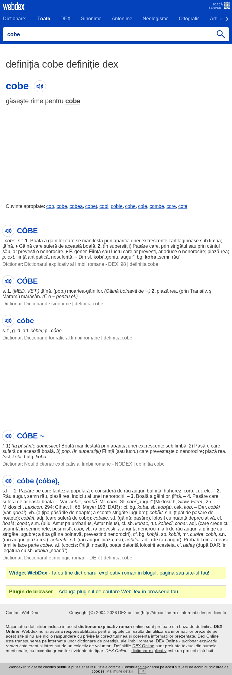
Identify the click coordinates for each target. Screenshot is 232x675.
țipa (46, 512)
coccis (70, 545)
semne (33, 528)
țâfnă (7, 246)
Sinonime (91, 18)
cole (142, 206)
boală (89, 246)
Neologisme (156, 18)
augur (127, 256)
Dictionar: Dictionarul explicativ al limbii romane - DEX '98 (64, 264)
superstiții (119, 246)
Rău (6, 496)
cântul (213, 246)
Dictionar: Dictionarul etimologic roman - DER (51, 557)
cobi (103, 206)
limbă (215, 240)
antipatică (38, 256)
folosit (158, 518)
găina (57, 534)
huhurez (172, 490)
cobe (72, 101)
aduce (170, 251)
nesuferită (61, 256)
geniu (112, 256)
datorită (131, 545)
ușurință (11, 528)
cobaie (100, 518)
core (171, 206)
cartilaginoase (184, 240)
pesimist (61, 528)
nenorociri (113, 496)
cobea (76, 206)
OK (142, 671)
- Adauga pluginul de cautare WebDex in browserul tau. (94, 591)
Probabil (193, 539)
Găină (25, 246)
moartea (76, 291)
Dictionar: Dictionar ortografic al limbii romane (51, 337)
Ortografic (189, 18)
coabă (90, 501)
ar (15, 251)
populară (80, 490)
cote (182, 206)
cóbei (36, 330)
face (22, 545)
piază (213, 251)
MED (19, 291)
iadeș (189, 545)
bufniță (154, 490)
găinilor (56, 240)
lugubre (137, 512)
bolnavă (128, 291)
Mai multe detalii (119, 671)
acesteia (165, 545)
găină (125, 518)
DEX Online (143, 645)
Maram (9, 296)
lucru (116, 251)
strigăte (120, 512)
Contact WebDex (22, 612)
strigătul (178, 246)
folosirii (147, 545)
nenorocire (51, 251)
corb (188, 490)
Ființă (95, 251)
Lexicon (33, 507)
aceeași (219, 539)
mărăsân (30, 296)
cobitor (132, 539)
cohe (130, 206)
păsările (26, 445)
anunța (129, 528)
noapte (83, 512)
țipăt (179, 512)
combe (157, 206)
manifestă (92, 240)
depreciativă (201, 518)
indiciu (79, 496)
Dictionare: (14, 18)
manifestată (87, 445)
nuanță (179, 518)
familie (9, 545)
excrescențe (154, 240)
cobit (211, 534)
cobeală (59, 539)
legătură (11, 550)
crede (216, 523)
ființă (21, 256)
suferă (50, 246)
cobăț (23, 523)
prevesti (26, 251)
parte (33, 545)
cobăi (214, 507)
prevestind (95, 534)
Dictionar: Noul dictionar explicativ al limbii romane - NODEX (67, 463)
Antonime (122, 18)
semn (165, 256)
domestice (48, 445)
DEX (65, 18)
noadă (98, 545)
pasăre (199, 512)
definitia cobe (144, 264)
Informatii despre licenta (203, 612)
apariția (122, 240)
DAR (113, 507)
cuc (199, 490)
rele (46, 528)
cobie (117, 206)
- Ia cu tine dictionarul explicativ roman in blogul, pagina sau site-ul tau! (109, 573)
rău (175, 256)
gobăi (19, 512)
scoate (104, 512)
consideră (105, 490)
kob (162, 507)
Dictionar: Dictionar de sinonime (36, 303)
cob (50, 206)
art (25, 330)
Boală (36, 240)
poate (115, 545)
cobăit (156, 512)
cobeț (91, 206)
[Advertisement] (116, 152)
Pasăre (140, 246)
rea (224, 251)
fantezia (61, 490)
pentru (63, 296)
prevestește (162, 451)
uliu (46, 523)
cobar (181, 523)
